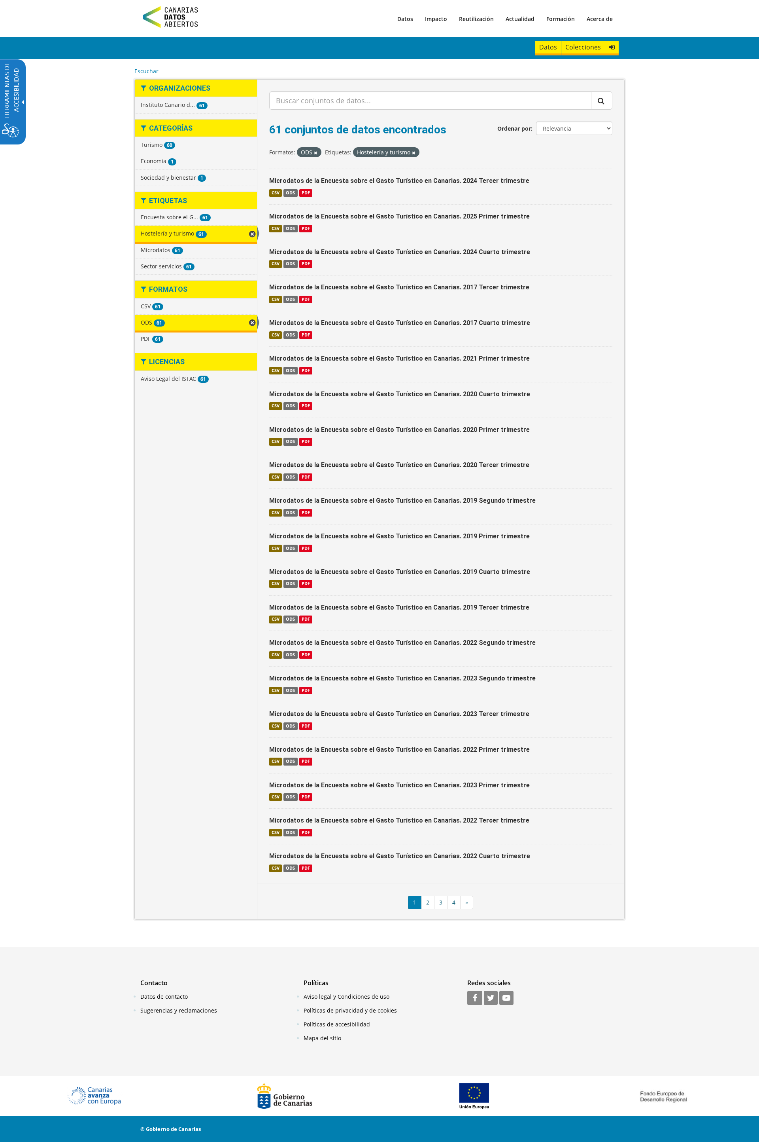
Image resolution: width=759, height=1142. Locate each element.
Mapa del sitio (322, 1038)
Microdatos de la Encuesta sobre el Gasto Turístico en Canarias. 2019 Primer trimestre (399, 536)
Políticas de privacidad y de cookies (350, 1010)
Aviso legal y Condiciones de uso (346, 996)
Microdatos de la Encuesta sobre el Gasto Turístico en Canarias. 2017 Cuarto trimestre (399, 323)
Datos (405, 19)
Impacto (436, 19)
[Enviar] (601, 100)
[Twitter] (491, 998)
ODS (290, 193)
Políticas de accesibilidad (337, 1024)
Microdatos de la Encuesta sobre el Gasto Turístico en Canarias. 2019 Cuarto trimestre (399, 572)
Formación (560, 19)
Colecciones (583, 47)
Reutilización (476, 19)
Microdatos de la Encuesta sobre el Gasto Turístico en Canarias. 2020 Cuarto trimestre (399, 394)
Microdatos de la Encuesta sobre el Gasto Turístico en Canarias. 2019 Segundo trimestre (402, 500)
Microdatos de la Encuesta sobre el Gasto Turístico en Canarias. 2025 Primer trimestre (399, 216)
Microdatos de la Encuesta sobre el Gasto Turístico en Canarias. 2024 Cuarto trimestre (399, 252)
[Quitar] (315, 153)
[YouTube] (506, 998)
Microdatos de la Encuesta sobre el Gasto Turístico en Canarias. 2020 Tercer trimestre (399, 465)
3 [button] (440, 902)
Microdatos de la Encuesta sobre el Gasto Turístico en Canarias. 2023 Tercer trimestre (399, 714)
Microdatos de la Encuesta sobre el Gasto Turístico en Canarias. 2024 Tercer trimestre (399, 180)
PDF (306, 193)
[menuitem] (405, 18)
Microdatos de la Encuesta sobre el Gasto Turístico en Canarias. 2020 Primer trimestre (399, 429)
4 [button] (453, 902)
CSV (275, 193)
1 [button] (414, 902)
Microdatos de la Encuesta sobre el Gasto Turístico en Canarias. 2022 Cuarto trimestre (399, 856)
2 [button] (427, 902)
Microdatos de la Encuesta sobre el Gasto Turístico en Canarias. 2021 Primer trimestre (399, 358)
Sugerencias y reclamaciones (178, 1010)
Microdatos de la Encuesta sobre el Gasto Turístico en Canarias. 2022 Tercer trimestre (399, 820)
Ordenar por (514, 128)
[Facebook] (474, 998)
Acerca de (600, 19)
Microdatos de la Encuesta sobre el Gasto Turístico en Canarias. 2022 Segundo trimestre (402, 642)
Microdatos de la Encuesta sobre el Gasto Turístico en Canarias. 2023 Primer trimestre (399, 785)
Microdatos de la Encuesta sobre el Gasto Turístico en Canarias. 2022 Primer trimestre (399, 749)
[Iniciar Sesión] (612, 47)
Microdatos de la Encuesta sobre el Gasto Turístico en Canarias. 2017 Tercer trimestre (399, 287)
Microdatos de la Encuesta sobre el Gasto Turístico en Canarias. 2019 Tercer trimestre (399, 607)
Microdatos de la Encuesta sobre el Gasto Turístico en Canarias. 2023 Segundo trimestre (402, 678)
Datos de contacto (164, 996)
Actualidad (520, 19)
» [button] (466, 902)
